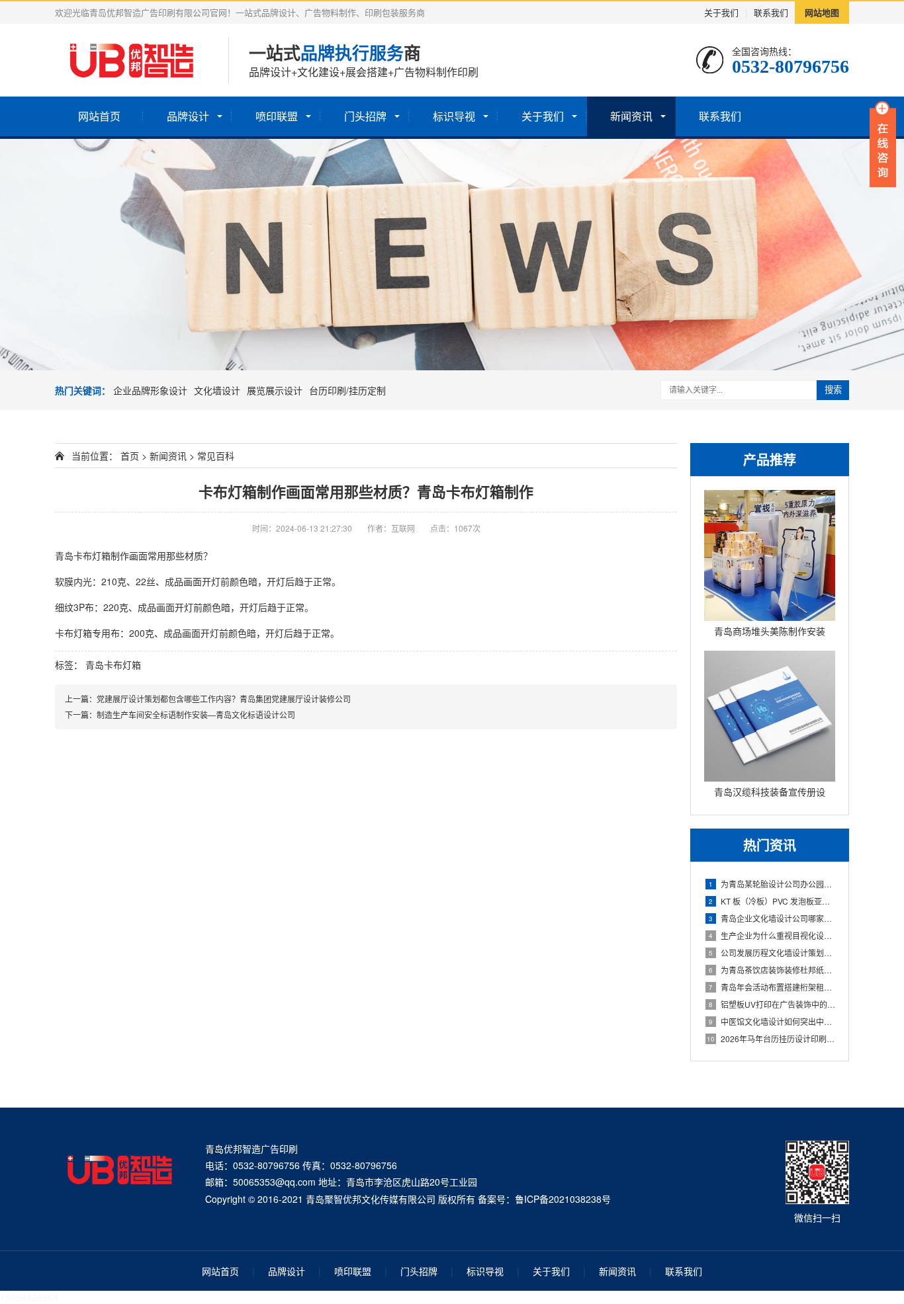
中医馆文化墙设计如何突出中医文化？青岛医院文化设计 (772, 1021)
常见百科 (215, 455)
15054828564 (29, 1297)
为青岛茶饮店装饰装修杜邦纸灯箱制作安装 (772, 969)
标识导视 (454, 116)
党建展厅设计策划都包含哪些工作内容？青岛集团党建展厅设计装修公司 (224, 698)
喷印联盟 (276, 116)
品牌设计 (188, 116)
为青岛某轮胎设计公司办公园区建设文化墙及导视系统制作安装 (772, 883)
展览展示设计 (274, 390)
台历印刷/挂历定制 (347, 390)
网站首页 (99, 116)
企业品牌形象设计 (150, 390)
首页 (129, 455)
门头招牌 (365, 116)
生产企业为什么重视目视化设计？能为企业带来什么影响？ (772, 935)
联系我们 (771, 12)
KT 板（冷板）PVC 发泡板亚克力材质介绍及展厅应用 (772, 901)
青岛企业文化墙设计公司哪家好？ (772, 918)
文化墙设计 (217, 390)
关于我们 (721, 12)
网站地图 (822, 12)
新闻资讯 (631, 116)
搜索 (833, 390)
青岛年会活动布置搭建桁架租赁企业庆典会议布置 (772, 987)
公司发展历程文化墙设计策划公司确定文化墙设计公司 (772, 952)
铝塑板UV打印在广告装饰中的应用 (772, 1004)
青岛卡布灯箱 (113, 664)
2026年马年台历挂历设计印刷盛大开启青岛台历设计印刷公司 (771, 1038)
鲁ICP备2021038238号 (563, 1198)
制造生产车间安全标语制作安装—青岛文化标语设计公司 (196, 714)
